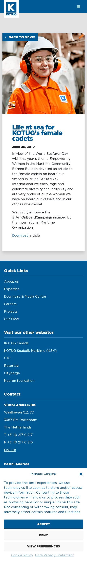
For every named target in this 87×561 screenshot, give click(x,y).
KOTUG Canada (16, 343)
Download (20, 235)
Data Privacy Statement (54, 555)
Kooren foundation (19, 380)
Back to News (21, 37)
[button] (81, 474)
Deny (43, 535)
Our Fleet (12, 319)
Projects (10, 311)
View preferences (43, 546)
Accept (43, 524)
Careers (10, 304)
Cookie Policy (22, 555)
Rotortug (11, 365)
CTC (7, 358)
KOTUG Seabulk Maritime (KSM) (30, 350)
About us (11, 281)
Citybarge (12, 373)
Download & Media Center (25, 296)
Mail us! (10, 450)
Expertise (12, 289)
